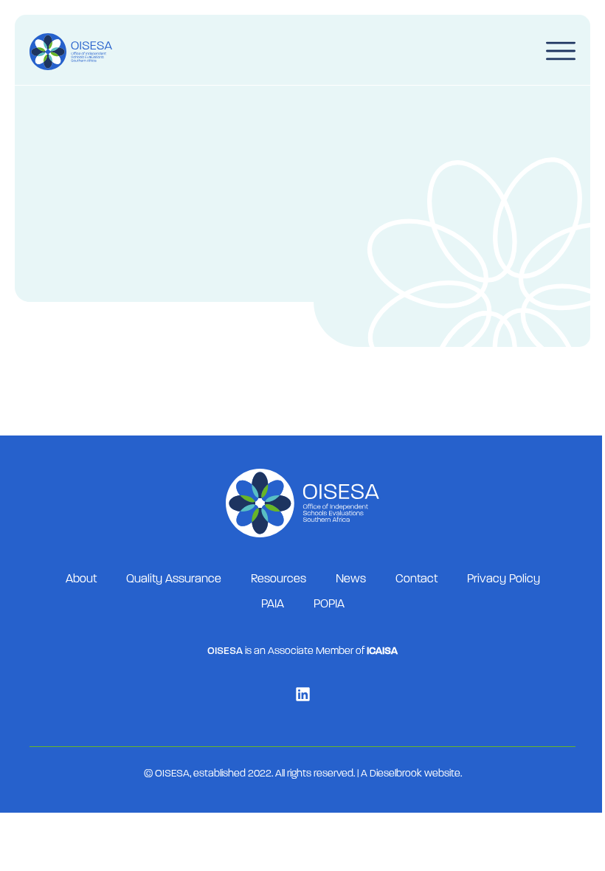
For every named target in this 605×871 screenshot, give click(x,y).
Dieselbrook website (415, 773)
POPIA (329, 604)
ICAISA (382, 651)
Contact (416, 579)
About (81, 579)
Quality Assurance (173, 579)
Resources (278, 579)
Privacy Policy (503, 579)
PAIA (272, 604)
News (351, 579)
